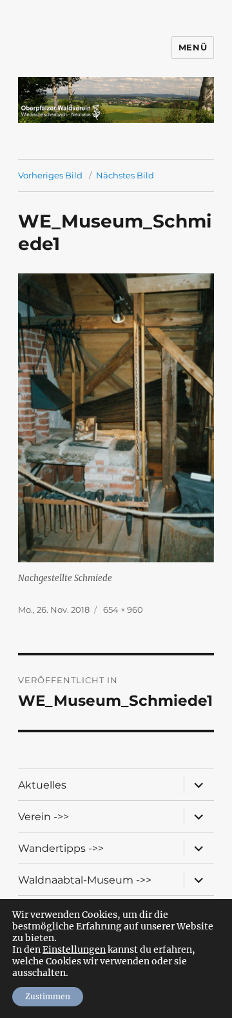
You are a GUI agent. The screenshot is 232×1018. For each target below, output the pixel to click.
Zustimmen (47, 996)
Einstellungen (74, 949)
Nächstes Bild (125, 175)
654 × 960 (123, 609)
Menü (193, 47)
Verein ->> (43, 817)
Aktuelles (42, 785)
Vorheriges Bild (50, 175)
